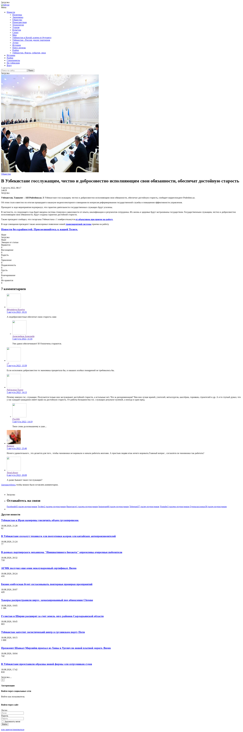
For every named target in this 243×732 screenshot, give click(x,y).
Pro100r (16, 419)
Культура (16, 30)
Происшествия (19, 22)
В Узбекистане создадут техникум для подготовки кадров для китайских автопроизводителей (58, 536)
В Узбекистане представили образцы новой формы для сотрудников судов (46, 664)
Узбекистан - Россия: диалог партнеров (31, 40)
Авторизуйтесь (8, 485)
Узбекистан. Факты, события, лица (29, 53)
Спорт (15, 32)
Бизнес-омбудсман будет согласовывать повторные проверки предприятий (46, 584)
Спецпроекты (13, 60)
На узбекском (13, 63)
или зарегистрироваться (12, 729)
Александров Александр (23, 336)
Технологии (18, 25)
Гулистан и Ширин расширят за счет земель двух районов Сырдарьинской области (52, 616)
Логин (4, 710)
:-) (8, 363)
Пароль (4, 716)
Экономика (17, 17)
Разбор (15, 50)
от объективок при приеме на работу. (94, 219)
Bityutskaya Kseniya (16, 309)
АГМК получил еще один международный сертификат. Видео (38, 568)
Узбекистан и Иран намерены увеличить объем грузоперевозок (40, 520)
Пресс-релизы (19, 47)
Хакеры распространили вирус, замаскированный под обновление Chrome (47, 600)
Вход (9, 65)
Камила (10, 446)
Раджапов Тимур (15, 390)
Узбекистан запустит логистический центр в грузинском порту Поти (43, 632)
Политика (17, 15)
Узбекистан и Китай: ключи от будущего (31, 37)
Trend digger (12, 472)
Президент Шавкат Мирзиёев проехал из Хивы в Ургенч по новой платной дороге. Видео (56, 648)
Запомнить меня (12, 721)
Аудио (15, 42)
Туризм (15, 27)
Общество (17, 20)
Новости (11, 12)
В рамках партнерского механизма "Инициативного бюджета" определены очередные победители (61, 552)
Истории (16, 45)
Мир (14, 35)
